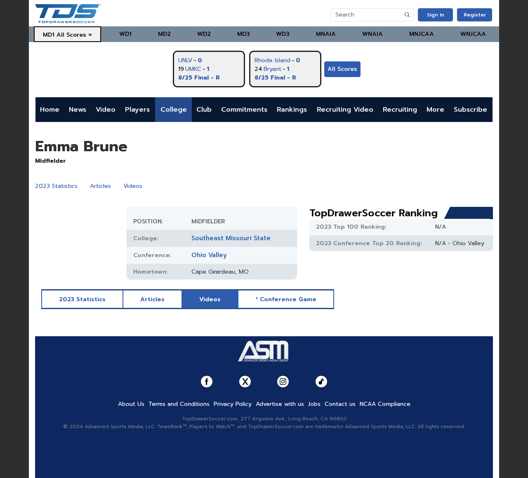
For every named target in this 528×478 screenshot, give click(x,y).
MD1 (48, 34)
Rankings (292, 110)
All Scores (342, 69)
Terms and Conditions (179, 404)
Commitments (244, 110)
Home (49, 110)
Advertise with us (280, 404)
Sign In (435, 15)
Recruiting (400, 110)
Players (137, 110)
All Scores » (74, 34)
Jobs (314, 404)
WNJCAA (473, 34)
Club (204, 110)
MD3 (243, 34)
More (435, 110)
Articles (100, 186)
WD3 (283, 34)
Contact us (340, 404)
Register (475, 15)
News (77, 110)
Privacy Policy (233, 404)
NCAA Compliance (385, 404)
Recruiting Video (345, 110)
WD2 (204, 34)
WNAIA (372, 34)
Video (106, 110)
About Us (131, 404)
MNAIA (326, 34)
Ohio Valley (209, 255)
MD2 (164, 34)
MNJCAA (421, 34)
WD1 (125, 34)
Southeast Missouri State (231, 238)
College (173, 110)
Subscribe (470, 110)
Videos (132, 186)
